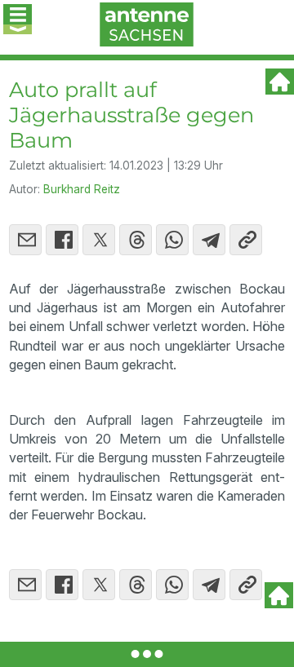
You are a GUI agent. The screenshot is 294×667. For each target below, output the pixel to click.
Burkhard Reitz (81, 189)
